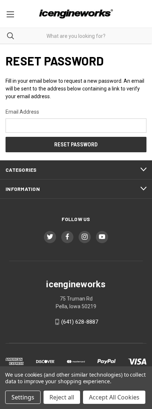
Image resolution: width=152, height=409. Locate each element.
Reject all (61, 397)
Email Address (22, 112)
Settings (22, 397)
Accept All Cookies (114, 397)
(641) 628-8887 (79, 322)
